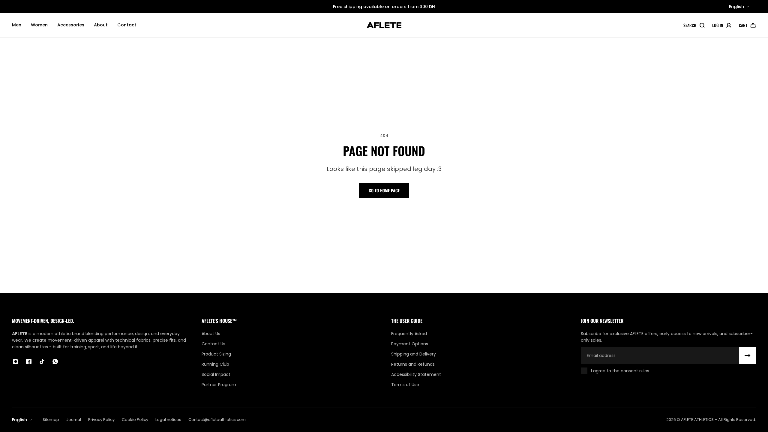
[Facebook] (28, 361)
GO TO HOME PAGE (384, 190)
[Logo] (384, 25)
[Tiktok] (42, 361)
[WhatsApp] (55, 361)
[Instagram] (15, 361)
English (19, 420)
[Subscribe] (747, 355)
